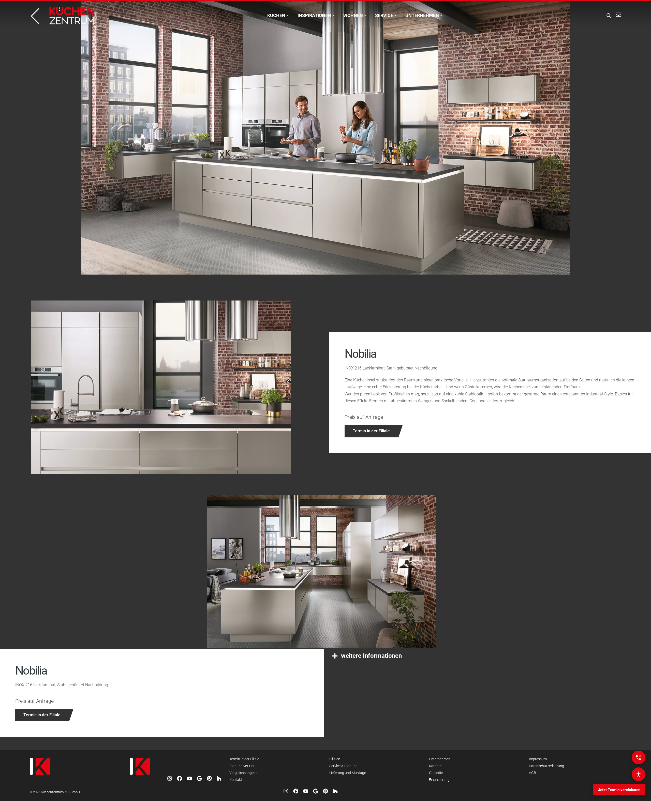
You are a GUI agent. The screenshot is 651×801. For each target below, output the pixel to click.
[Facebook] (179, 778)
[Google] (199, 778)
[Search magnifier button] (607, 15)
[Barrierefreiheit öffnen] (638, 774)
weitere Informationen (371, 655)
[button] (489, 656)
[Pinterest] (209, 778)
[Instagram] (169, 778)
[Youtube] (189, 778)
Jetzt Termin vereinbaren (619, 790)
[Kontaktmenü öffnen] (638, 757)
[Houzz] (219, 778)
